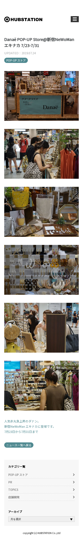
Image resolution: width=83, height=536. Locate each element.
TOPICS (13, 490)
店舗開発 (14, 497)
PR (10, 482)
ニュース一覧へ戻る (18, 445)
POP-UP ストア (16, 60)
